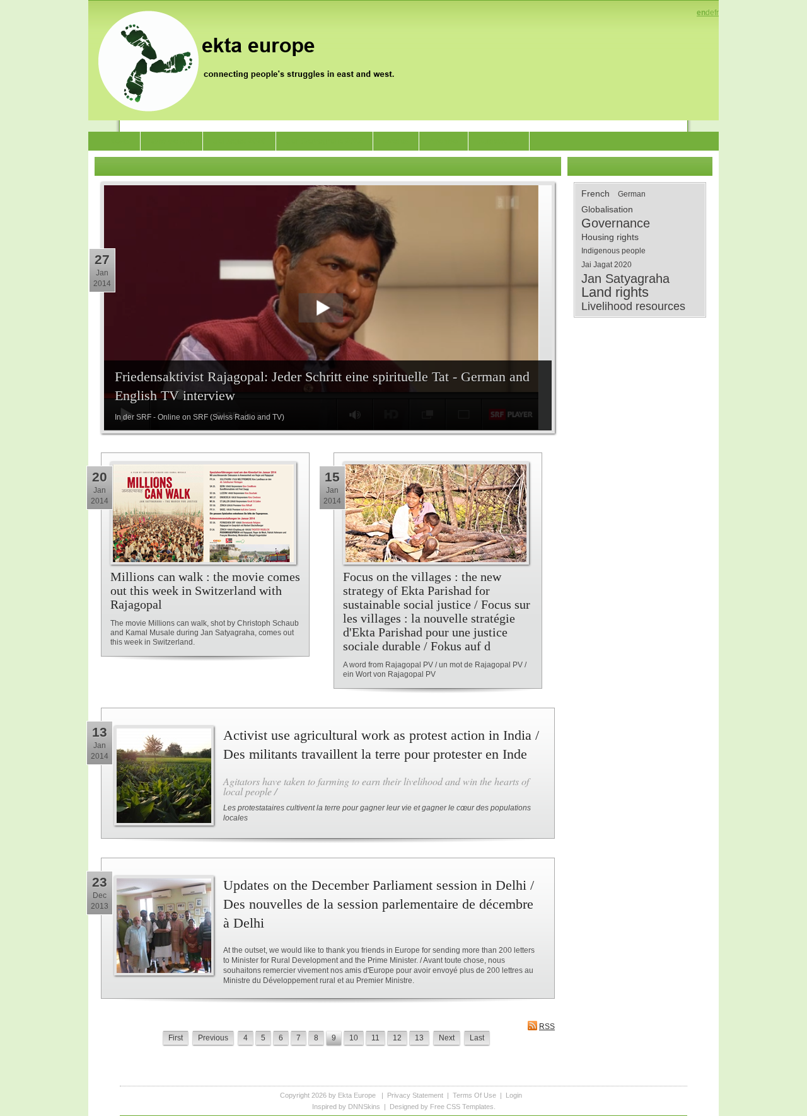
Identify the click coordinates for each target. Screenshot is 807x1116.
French (595, 193)
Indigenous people (613, 251)
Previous (213, 1037)
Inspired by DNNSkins (346, 1106)
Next (447, 1037)
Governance (615, 223)
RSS (547, 1026)
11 (375, 1037)
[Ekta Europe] (252, 59)
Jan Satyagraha (625, 278)
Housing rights (610, 237)
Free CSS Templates (462, 1106)
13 (419, 1037)
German (632, 194)
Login (514, 1095)
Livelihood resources (633, 306)
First (175, 1037)
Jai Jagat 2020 (606, 264)
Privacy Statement (415, 1095)
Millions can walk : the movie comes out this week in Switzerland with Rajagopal (205, 590)
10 (353, 1037)
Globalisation (607, 209)
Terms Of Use (474, 1095)
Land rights (615, 292)
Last (477, 1037)
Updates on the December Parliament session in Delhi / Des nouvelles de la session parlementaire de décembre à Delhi (378, 904)
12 (397, 1037)
